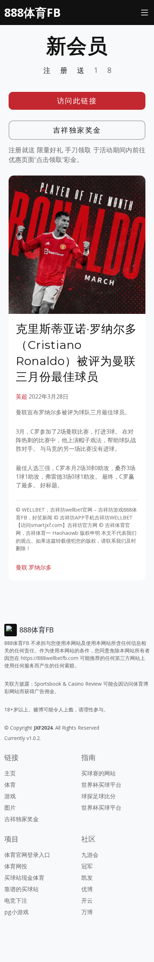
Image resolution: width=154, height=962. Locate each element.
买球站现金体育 (24, 878)
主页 (10, 773)
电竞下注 (15, 900)
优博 (87, 889)
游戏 (10, 796)
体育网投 (15, 866)
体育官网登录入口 (27, 855)
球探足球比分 (98, 796)
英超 (21, 396)
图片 (10, 807)
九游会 (89, 855)
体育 (10, 785)
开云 (87, 900)
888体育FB (32, 12)
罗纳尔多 (40, 567)
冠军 (87, 866)
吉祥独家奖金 (77, 130)
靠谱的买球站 (21, 889)
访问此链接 (77, 100)
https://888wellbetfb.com (49, 658)
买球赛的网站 (98, 773)
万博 (87, 912)
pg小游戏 (16, 912)
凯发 (87, 878)
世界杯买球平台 (101, 785)
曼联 (21, 567)
